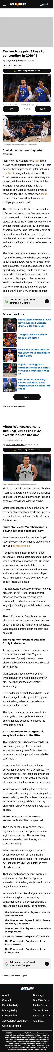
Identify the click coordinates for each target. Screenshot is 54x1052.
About (5, 995)
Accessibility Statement (15, 1020)
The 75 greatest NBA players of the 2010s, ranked (25, 951)
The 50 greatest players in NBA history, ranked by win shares (27, 922)
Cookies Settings (11, 1025)
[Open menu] (4, 4)
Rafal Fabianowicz (15, 444)
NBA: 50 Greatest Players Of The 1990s (27, 936)
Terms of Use (40, 1010)
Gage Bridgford (14, 60)
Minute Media (16, 1033)
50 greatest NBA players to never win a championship (28, 930)
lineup (44, 193)
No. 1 (11, 173)
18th (36, 160)
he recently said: (21, 545)
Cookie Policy (9, 1015)
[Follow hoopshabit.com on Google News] (47, 301)
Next (43, 109)
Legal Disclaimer (42, 1015)
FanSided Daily (10, 1005)
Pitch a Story (40, 1005)
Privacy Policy (9, 1010)
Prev (11, 109)
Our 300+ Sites (41, 1000)
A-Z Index (38, 1020)
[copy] (20, 66)
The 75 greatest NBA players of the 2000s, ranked (25, 943)
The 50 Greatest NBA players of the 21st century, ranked (28, 914)
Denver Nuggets (18, 406)
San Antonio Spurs (19, 976)
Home (5, 406)
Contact (6, 1000)
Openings (38, 995)
